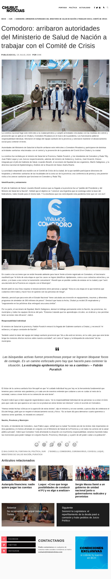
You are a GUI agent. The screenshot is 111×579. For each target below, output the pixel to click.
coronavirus (79, 451)
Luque (100, 451)
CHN (39, 55)
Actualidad (84, 7)
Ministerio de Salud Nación (16, 454)
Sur (44, 451)
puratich (37, 454)
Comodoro (65, 451)
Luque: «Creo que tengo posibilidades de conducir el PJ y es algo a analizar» (54, 487)
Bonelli (54, 451)
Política (73, 7)
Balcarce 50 (10, 451)
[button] (104, 7)
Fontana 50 (24, 451)
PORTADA (63, 7)
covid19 (91, 451)
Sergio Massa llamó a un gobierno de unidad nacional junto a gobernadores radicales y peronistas (90, 490)
